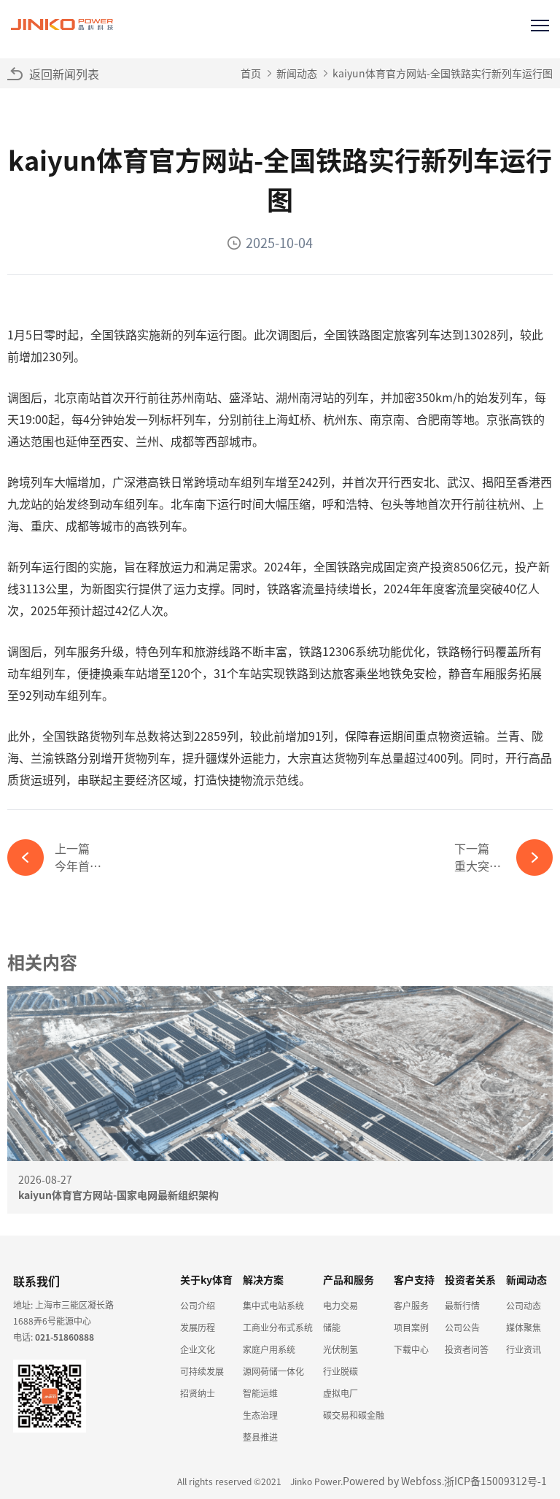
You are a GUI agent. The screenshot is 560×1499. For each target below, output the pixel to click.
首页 (251, 73)
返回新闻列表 (64, 73)
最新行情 (462, 1305)
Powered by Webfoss (392, 1480)
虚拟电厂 (340, 1393)
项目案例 (411, 1327)
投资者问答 (467, 1349)
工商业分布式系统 (278, 1327)
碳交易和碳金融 (353, 1415)
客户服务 (411, 1305)
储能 (332, 1327)
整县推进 (260, 1436)
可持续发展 (202, 1371)
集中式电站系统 (273, 1305)
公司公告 (462, 1327)
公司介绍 (197, 1305)
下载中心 (411, 1349)
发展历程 (197, 1327)
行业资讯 (523, 1349)
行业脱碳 (340, 1371)
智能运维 (260, 1393)
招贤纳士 (197, 1393)
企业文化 (197, 1349)
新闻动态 (296, 73)
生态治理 (260, 1415)
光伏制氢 (340, 1349)
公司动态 (523, 1305)
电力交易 (340, 1305)
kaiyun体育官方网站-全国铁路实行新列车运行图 (442, 73)
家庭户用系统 (269, 1349)
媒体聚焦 (523, 1327)
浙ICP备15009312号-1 (495, 1480)
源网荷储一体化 (273, 1371)
